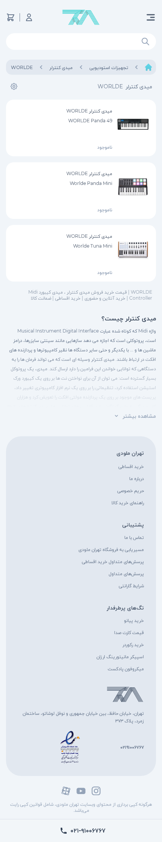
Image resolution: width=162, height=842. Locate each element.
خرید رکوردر (133, 644)
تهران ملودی (130, 452)
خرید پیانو (134, 620)
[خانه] (148, 67)
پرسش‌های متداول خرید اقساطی (113, 561)
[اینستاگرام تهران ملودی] (96, 791)
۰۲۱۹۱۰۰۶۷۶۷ (132, 747)
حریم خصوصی (130, 490)
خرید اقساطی (131, 466)
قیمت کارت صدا (129, 632)
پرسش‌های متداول (126, 573)
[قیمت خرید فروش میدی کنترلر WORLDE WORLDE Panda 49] (133, 124)
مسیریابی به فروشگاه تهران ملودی (111, 549)
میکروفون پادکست (126, 668)
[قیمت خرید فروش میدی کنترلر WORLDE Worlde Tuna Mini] (133, 249)
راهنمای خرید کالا (128, 502)
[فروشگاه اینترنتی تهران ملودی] (81, 17)
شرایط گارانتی (131, 585)
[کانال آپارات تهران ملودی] (65, 791)
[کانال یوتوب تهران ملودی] (81, 791)
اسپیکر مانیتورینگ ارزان (120, 656)
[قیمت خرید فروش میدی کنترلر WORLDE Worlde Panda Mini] (133, 187)
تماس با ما (134, 537)
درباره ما (136, 478)
